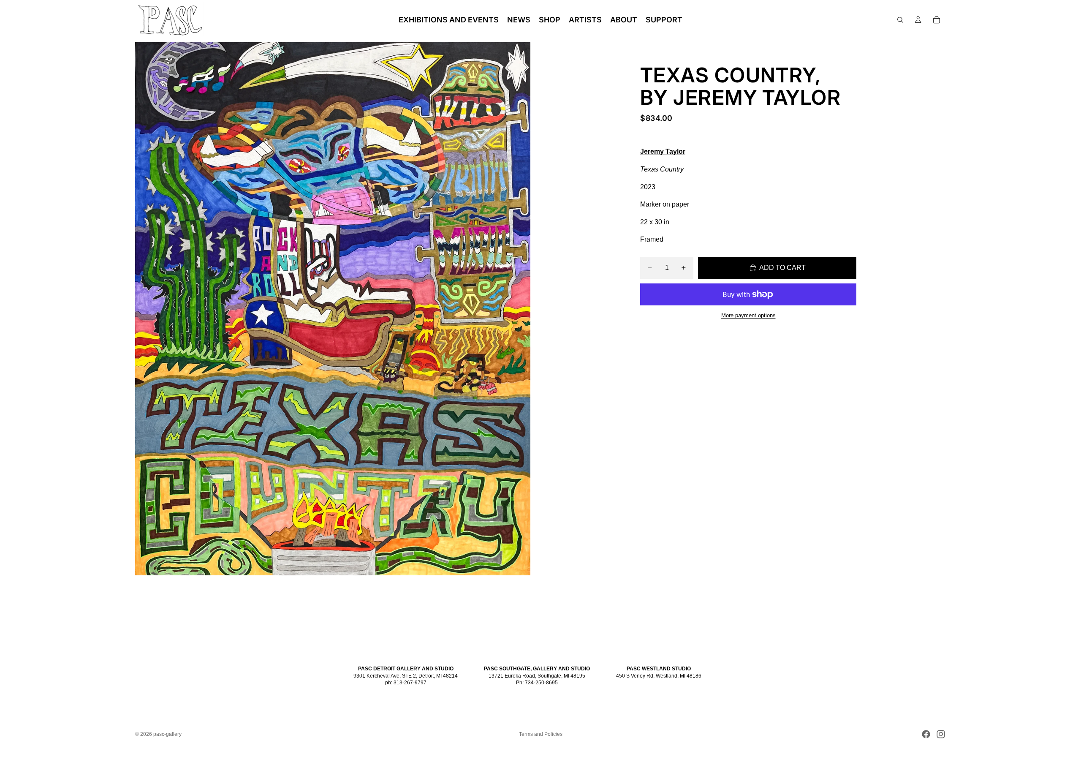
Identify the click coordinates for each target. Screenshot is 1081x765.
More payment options (748, 315)
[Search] (900, 20)
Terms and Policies (540, 734)
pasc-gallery (167, 734)
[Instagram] (941, 734)
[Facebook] (926, 734)
